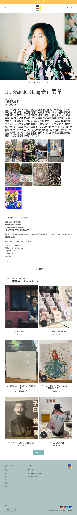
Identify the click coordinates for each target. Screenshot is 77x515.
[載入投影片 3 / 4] (39, 82)
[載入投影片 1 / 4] (34, 82)
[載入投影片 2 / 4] (37, 82)
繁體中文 (9, 509)
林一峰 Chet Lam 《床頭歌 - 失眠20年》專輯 (21, 387)
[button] (5, 8)
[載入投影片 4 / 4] (42, 82)
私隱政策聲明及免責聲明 (35, 473)
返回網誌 (39, 269)
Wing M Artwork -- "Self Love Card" (56, 331)
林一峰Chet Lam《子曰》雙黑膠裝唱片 (21, 443)
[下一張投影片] (47, 82)
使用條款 (30, 470)
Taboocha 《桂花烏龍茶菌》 (55, 443)
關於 (6, 470)
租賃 (6, 483)
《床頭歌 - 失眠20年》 (21, 331)
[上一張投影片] (30, 82)
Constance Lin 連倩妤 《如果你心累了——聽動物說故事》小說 (56, 387)
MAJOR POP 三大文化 (57, 510)
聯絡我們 (7, 486)
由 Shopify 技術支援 (67, 510)
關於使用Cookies (33, 476)
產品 (6, 480)
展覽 (6, 473)
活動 (6, 476)
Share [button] (8, 261)
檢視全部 (38, 452)
